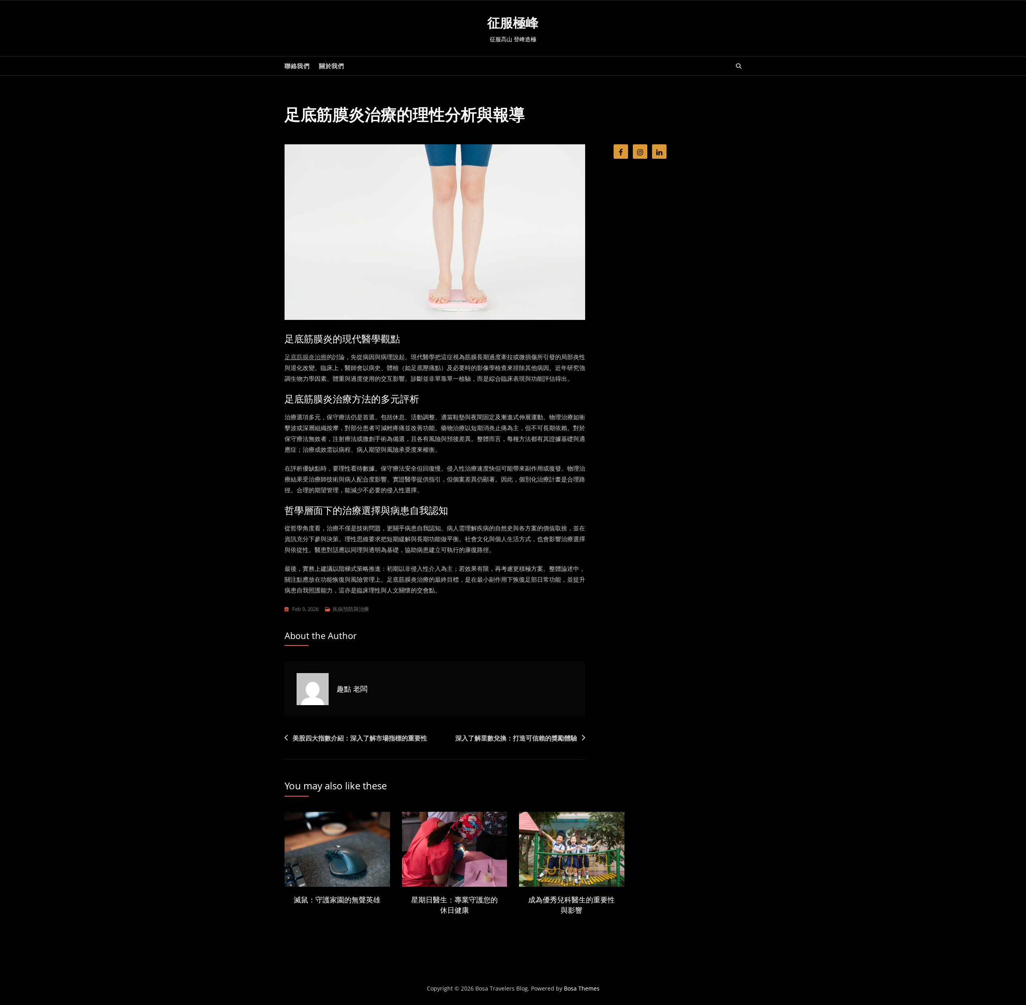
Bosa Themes (582, 988)
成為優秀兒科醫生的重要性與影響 (571, 904)
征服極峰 (513, 23)
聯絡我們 (297, 66)
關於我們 (331, 66)
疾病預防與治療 (351, 609)
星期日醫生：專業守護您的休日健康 (454, 904)
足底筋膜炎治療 (306, 357)
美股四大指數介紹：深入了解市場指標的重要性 (360, 738)
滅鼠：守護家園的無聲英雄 (337, 899)
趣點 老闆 (352, 689)
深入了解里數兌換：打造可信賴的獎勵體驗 (516, 738)
